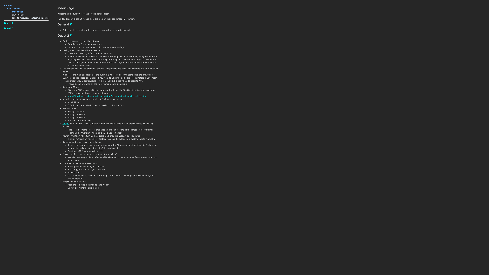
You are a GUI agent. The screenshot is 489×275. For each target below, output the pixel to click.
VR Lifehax (14, 8)
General (8, 23)
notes (9, 5)
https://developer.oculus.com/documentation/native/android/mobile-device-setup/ (107, 96)
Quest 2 (8, 28)
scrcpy (66, 123)
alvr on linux (18, 14)
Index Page (17, 11)
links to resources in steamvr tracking (30, 18)
